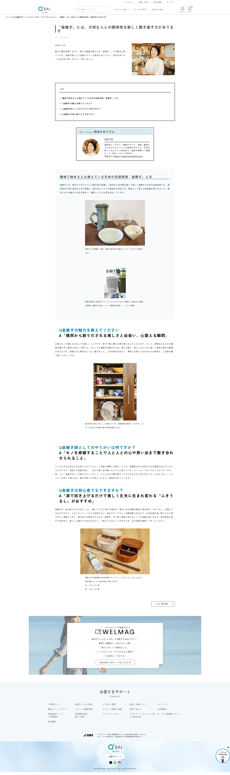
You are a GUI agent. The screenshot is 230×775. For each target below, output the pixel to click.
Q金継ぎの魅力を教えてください (77, 103)
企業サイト (113, 756)
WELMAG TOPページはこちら (114, 662)
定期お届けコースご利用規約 (55, 715)
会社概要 (52, 721)
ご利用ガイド (53, 704)
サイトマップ (162, 704)
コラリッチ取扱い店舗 (111, 709)
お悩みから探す (157, 9)
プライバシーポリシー (111, 713)
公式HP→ (123, 156)
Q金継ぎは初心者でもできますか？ (78, 114)
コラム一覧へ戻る (162, 604)
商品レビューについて (57, 709)
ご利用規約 (161, 709)
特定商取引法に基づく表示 (82, 715)
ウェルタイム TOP (31, 17)
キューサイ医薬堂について (168, 713)
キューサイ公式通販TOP (14, 17)
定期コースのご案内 (83, 704)
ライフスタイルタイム (48, 17)
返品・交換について (138, 704)
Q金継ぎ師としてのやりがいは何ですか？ (81, 108)
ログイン (182, 12)
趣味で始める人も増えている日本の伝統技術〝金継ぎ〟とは (90, 98)
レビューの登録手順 (83, 709)
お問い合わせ (135, 709)
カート (189, 9)
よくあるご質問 (109, 704)
